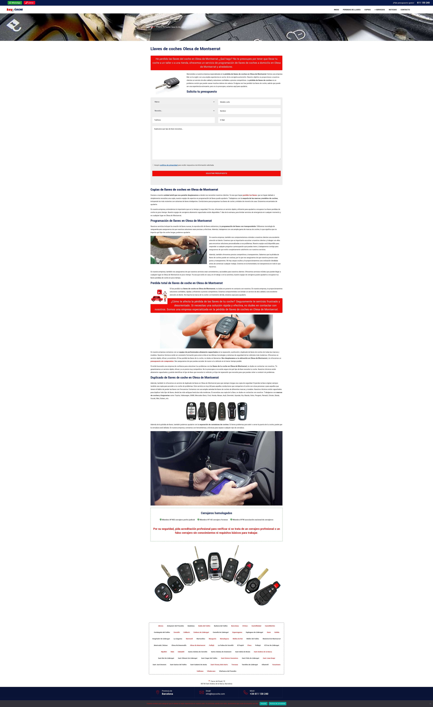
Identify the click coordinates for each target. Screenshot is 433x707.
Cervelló (177, 632)
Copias (367, 9)
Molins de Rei (238, 639)
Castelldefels (270, 626)
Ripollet (164, 652)
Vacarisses (276, 665)
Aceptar (263, 703)
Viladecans (211, 671)
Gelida (276, 632)
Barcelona (235, 626)
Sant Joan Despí (269, 658)
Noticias (393, 9)
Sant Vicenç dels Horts (219, 665)
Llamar (30, 2)
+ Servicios (380, 9)
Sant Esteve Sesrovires (229, 658)
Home (153, 27)
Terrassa (234, 665)
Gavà (269, 632)
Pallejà (211, 645)
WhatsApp (15, 2)
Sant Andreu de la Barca (263, 652)
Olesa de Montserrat (197, 645)
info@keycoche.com (215, 693)
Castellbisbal (256, 626)
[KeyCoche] (14, 9)
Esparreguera (237, 632)
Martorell (189, 639)
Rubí (172, 652)
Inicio (336, 9)
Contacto (405, 9)
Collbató (186, 632)
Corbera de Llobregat (201, 632)
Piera (249, 645)
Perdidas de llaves (351, 9)
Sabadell (181, 652)
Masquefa (212, 639)
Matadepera (224, 639)
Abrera (160, 626)
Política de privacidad (277, 703)
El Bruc (245, 626)
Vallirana (200, 671)
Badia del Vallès (204, 626)
